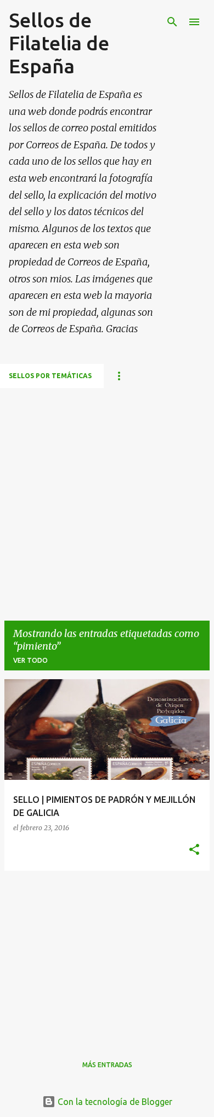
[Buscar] (172, 22)
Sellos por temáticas (50, 375)
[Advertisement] (107, 494)
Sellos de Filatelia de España (59, 43)
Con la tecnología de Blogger (113, 1102)
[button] (194, 850)
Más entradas (107, 1064)
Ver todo (30, 660)
